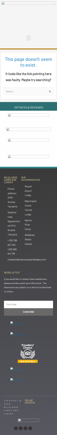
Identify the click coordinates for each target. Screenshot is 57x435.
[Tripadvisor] (30, 428)
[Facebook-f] (20, 428)
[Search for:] (28, 91)
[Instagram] (16, 428)
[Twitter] (25, 428)
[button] (28, 38)
